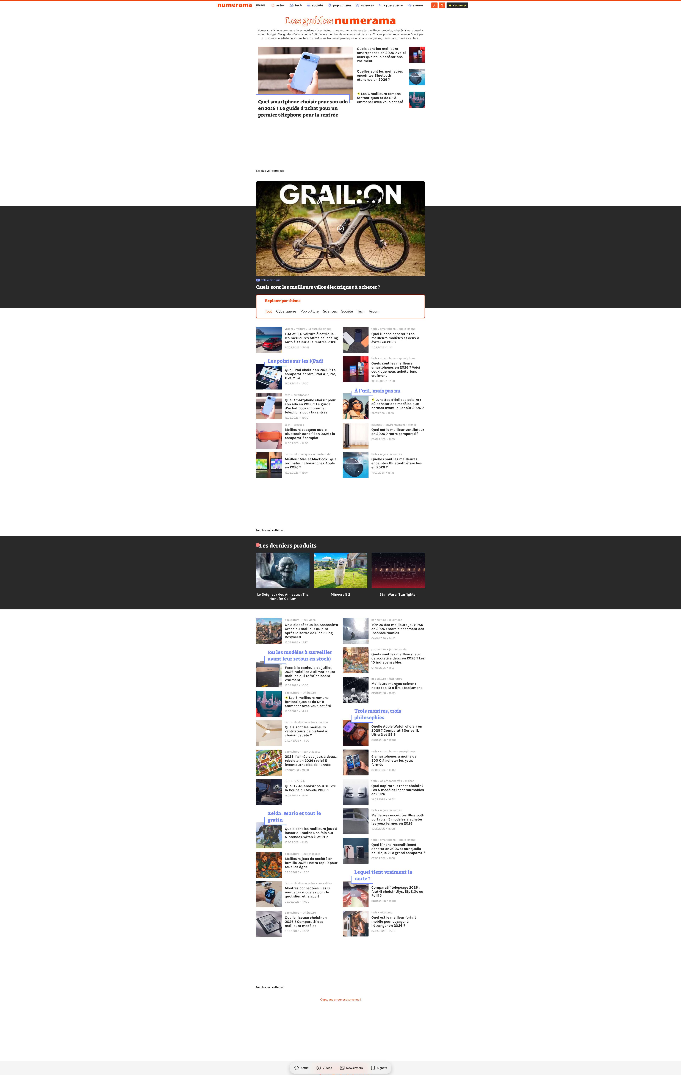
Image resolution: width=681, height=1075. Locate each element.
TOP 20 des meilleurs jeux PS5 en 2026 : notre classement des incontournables (397, 629)
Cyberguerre (286, 311)
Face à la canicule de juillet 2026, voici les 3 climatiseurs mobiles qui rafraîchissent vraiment (310, 674)
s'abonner (459, 5)
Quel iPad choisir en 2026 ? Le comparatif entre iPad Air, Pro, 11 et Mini (310, 374)
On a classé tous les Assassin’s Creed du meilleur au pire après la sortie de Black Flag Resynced (311, 631)
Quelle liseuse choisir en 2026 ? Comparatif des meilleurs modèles (306, 922)
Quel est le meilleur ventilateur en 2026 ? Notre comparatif (397, 432)
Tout (268, 311)
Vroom (374, 311)
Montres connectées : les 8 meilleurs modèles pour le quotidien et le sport (307, 892)
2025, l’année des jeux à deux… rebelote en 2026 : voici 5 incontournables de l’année (311, 761)
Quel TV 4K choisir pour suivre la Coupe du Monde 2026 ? (310, 788)
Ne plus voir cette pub (270, 171)
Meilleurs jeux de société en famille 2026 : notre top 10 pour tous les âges (311, 863)
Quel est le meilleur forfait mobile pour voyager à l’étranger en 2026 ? (393, 921)
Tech (361, 311)
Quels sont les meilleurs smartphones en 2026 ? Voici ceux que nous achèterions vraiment (381, 55)
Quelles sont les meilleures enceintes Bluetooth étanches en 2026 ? (380, 75)
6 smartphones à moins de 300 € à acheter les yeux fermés (393, 760)
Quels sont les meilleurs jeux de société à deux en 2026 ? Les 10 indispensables (398, 658)
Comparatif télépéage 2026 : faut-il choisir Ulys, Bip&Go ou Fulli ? (397, 891)
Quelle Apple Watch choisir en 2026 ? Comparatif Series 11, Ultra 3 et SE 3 (396, 730)
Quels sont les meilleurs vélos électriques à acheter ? (318, 287)
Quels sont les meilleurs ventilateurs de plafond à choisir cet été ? (306, 731)
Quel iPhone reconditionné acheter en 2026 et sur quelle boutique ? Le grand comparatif (398, 849)
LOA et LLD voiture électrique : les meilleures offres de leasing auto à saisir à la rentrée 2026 (311, 338)
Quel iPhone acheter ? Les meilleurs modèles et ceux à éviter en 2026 (395, 338)
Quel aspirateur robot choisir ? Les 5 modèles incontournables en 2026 (397, 790)
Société (347, 311)
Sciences (330, 311)
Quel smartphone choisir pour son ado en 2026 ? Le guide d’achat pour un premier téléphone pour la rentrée (303, 108)
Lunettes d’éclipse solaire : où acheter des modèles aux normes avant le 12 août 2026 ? (397, 404)
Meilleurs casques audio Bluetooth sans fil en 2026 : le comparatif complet (310, 434)
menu (260, 5)
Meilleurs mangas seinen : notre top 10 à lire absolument (396, 686)
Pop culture (309, 311)
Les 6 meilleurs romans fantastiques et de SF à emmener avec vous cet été (380, 98)
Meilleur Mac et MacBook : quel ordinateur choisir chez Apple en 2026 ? (311, 463)
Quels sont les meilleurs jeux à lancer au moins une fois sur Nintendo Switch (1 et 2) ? (311, 833)
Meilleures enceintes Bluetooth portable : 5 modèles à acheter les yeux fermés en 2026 (397, 819)
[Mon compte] (434, 5)
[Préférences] (442, 5)
